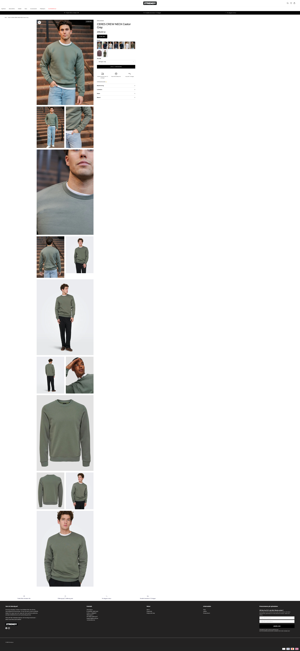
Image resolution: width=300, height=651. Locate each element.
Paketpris (42, 8)
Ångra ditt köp (151, 613)
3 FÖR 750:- (102, 36)
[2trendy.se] (150, 3)
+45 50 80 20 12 (91, 620)
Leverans (99, 89)
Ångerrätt (149, 611)
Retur (98, 93)
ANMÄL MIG (277, 626)
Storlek (99, 58)
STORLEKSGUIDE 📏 (102, 81)
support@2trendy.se (92, 618)
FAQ (204, 609)
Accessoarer (33, 8)
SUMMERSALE (52, 8)
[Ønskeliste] (291, 3)
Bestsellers (12, 8)
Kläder (19, 8)
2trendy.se (11, 642)
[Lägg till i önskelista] (39, 22)
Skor (26, 8)
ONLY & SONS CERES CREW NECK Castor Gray (18, 17)
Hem (6, 17)
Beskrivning (100, 85)
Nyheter (3, 8)
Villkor (205, 611)
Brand (98, 97)
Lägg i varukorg (116, 66)
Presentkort (206, 613)
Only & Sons (100, 20)
